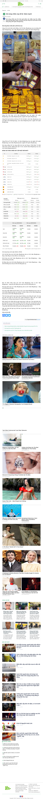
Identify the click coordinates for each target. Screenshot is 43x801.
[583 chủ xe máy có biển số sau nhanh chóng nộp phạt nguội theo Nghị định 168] (9, 687)
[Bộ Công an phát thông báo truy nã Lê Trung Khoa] (8, 626)
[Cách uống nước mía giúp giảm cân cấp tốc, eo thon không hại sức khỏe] (9, 658)
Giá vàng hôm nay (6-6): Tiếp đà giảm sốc (13, 328)
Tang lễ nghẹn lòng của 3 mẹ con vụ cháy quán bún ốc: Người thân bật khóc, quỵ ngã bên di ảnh (34, 613)
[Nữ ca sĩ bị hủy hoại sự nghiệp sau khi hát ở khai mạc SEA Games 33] (9, 717)
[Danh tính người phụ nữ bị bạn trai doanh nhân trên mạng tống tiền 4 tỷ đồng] (9, 677)
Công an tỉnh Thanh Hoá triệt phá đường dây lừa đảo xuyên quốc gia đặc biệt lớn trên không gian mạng (34, 633)
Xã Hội (4, 608)
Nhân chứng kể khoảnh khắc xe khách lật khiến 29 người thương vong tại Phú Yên (21, 326)
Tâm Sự (20, 698)
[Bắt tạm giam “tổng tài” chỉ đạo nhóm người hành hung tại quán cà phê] (8, 606)
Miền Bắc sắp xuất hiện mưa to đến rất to (24, 6)
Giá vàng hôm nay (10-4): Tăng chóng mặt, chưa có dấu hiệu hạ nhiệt (18, 330)
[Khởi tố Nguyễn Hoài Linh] (9, 727)
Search (39, 1)
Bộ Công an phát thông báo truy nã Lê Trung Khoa (7, 632)
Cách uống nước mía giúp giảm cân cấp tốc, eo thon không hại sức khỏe (28, 655)
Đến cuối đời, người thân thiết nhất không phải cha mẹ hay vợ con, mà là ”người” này (27, 734)
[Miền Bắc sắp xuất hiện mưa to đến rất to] (9, 668)
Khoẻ (20, 657)
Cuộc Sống (21, 649)
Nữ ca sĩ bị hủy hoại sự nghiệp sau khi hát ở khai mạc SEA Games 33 (28, 714)
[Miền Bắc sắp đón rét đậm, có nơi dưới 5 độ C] (9, 707)
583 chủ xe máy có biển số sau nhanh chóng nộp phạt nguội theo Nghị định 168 (27, 685)
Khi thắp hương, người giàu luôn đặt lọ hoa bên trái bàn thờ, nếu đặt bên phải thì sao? (28, 646)
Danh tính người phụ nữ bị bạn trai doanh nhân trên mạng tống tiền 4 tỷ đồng (27, 675)
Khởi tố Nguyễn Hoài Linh (24, 723)
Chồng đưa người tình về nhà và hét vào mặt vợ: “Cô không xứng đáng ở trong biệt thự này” (27, 695)
